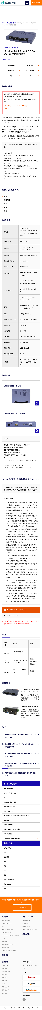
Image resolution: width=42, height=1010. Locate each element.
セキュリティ (7, 848)
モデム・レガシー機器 (10, 802)
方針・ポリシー (6, 978)
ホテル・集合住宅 (9, 880)
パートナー (5, 984)
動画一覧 (5, 955)
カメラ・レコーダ (8, 811)
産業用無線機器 (9, 789)
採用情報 (4, 993)
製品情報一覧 (10, 23)
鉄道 (5, 852)
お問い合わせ (36, 3)
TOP (3, 23)
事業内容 (4, 974)
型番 (11, 76)
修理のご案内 (26, 926)
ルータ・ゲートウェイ (10, 793)
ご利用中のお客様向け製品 (12, 838)
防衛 (5, 866)
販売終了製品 (8, 834)
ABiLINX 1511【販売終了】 (30, 707)
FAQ (30, 76)
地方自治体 (7, 884)
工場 (5, 871)
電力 (5, 889)
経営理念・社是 (6, 971)
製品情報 (5, 917)
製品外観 (11, 71)
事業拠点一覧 (5, 990)
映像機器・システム (9, 807)
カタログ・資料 (30, 71)
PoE (5, 798)
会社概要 (4, 968)
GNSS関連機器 (8, 825)
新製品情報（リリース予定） (12, 829)
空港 (5, 862)
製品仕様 (30, 65)
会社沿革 (4, 981)
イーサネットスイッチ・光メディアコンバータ (17, 816)
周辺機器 (6, 820)
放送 (5, 875)
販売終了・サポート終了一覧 (30, 929)
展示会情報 (26, 934)
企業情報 (5, 962)
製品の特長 (11, 65)
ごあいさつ (5, 965)
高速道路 (6, 857)
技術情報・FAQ (26, 920)
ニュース (25, 972)
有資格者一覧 (5, 987)
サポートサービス (28, 917)
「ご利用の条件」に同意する (16, 610)
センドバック (26, 923)
